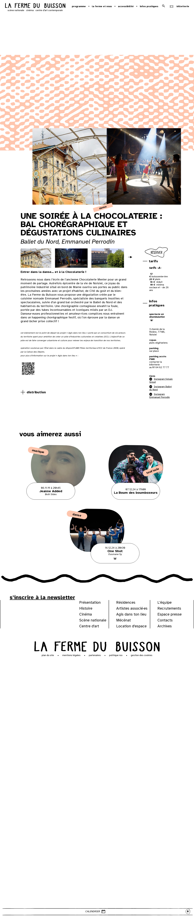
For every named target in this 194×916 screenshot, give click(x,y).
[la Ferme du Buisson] (97, 646)
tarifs (153, 261)
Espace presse (169, 614)
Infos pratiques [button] (149, 6)
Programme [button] (79, 6)
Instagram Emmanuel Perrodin (159, 396)
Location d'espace (131, 626)
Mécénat (123, 620)
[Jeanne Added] (58, 498)
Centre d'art (89, 626)
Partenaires (95, 655)
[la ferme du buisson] (35, 6)
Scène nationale (92, 620)
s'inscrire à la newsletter (42, 597)
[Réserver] (157, 257)
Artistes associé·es (131, 608)
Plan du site (48, 655)
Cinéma (85, 614)
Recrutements (169, 608)
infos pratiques (156, 303)
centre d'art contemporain (49, 10)
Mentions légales (71, 655)
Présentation (90, 602)
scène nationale (16, 10)
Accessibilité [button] (126, 6)
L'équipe (164, 602)
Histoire (85, 608)
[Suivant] (131, 259)
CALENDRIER (92, 911)
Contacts (165, 620)
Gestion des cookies (141, 655)
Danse (103, 207)
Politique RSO (115, 655)
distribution (36, 392)
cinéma (30, 10)
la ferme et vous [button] (102, 6)
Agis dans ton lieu (131, 614)
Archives (164, 626)
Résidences (125, 602)
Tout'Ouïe (153, 471)
